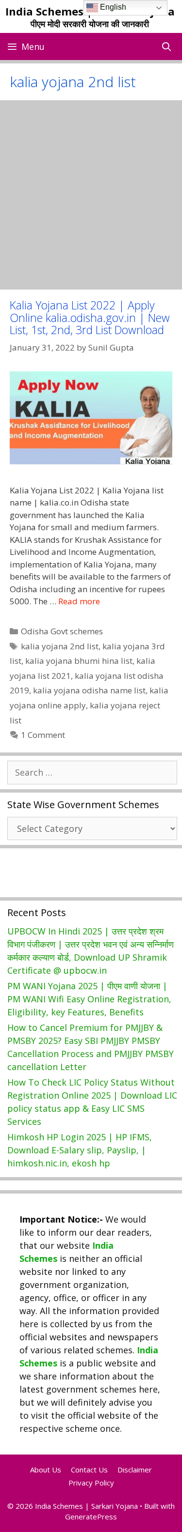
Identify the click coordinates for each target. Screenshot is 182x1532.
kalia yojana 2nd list (60, 646)
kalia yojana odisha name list (89, 690)
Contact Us (89, 1469)
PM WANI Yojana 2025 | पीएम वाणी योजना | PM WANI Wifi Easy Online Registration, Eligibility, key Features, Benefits (89, 999)
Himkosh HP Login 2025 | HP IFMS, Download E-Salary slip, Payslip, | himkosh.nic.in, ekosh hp (79, 1150)
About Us (45, 1469)
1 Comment (43, 734)
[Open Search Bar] (166, 46)
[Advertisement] (91, 195)
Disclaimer (134, 1469)
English (112, 7)
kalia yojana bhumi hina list (78, 660)
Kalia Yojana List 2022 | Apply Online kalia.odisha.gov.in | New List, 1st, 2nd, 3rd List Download (90, 317)
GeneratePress (91, 1516)
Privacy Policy (91, 1482)
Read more (79, 601)
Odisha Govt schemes (62, 631)
